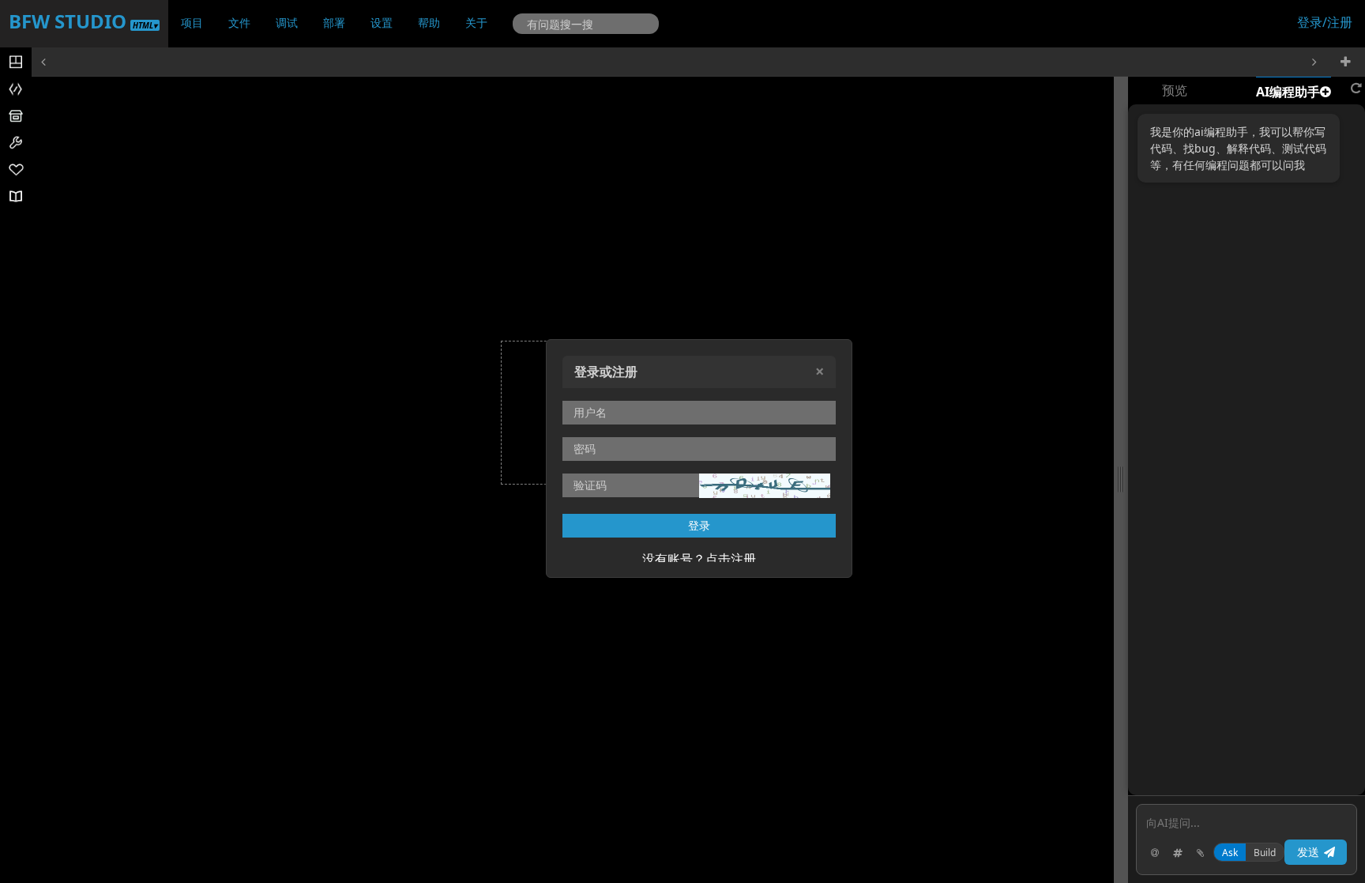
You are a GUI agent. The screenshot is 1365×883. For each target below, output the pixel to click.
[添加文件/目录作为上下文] (1177, 852)
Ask (1230, 852)
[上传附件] (1200, 852)
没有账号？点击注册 (699, 559)
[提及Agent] (1155, 852)
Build (1265, 852)
